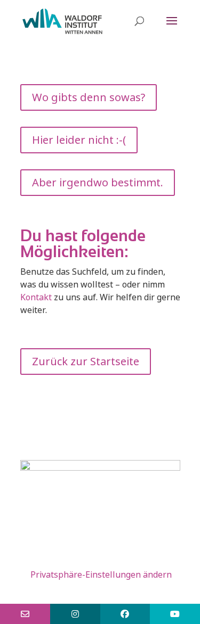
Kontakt (36, 297)
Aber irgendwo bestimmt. (97, 182)
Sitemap (88, 549)
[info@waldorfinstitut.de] (25, 614)
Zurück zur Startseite (85, 361)
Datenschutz (71, 562)
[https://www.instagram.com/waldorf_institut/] (75, 614)
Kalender (128, 562)
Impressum (141, 549)
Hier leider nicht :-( (79, 140)
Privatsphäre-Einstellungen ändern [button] (101, 574)
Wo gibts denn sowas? (88, 97)
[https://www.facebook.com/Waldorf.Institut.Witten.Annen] (125, 614)
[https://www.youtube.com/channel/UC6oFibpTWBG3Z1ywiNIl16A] (175, 614)
